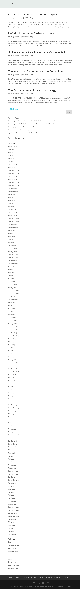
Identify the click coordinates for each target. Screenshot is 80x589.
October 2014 (12, 513)
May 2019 (11, 348)
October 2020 (12, 297)
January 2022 (12, 252)
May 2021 (11, 276)
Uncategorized (13, 551)
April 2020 (11, 315)
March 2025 (12, 161)
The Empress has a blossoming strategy (32, 90)
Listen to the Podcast (53, 577)
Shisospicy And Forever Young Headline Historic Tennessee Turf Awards (31, 121)
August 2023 (12, 194)
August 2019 (12, 339)
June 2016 (11, 453)
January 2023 (12, 215)
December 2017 (13, 399)
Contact (66, 577)
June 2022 (11, 237)
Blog (31, 18)
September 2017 (13, 408)
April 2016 (11, 459)
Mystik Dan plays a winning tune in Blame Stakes (24, 133)
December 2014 (13, 507)
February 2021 (12, 285)
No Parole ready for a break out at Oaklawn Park (37, 52)
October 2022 (12, 224)
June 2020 (11, 309)
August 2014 (12, 519)
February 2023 (12, 212)
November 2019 (13, 330)
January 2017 (12, 432)
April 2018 (11, 387)
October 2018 (12, 369)
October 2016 (12, 441)
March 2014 (12, 534)
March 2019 (12, 354)
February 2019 (12, 357)
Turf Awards (12, 548)
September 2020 (13, 300)
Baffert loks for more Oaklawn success (31, 33)
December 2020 (13, 291)
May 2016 (11, 456)
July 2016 (11, 450)
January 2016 (12, 468)
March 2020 (12, 318)
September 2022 (13, 227)
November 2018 (13, 366)
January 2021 (12, 288)
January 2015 (12, 504)
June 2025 (11, 152)
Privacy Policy (59, 586)
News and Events (13, 545)
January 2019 (12, 360)
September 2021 (13, 264)
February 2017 (12, 429)
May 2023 (11, 203)
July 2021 (11, 270)
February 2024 (13, 176)
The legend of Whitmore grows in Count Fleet (36, 71)
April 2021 (11, 279)
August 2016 (12, 447)
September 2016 (13, 444)
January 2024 (12, 179)
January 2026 (12, 146)
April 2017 (11, 423)
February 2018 (12, 393)
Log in (10, 559)
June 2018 (11, 381)
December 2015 (13, 471)
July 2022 (11, 234)
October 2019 (12, 333)
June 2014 (11, 525)
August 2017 (12, 411)
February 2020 (13, 321)
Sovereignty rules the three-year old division (23, 127)
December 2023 (13, 182)
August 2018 (12, 375)
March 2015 (12, 498)
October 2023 (12, 188)
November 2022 (13, 222)
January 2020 (12, 324)
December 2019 (13, 327)
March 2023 (12, 209)
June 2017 (11, 417)
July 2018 (11, 378)
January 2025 (12, 167)
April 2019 (11, 351)
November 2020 (13, 294)
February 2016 (12, 465)
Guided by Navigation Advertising (41, 586)
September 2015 (13, 480)
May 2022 (11, 239)
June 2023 (11, 200)
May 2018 (11, 384)
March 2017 (11, 426)
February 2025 (12, 164)
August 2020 (12, 303)
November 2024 (13, 173)
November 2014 (13, 510)
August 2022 (12, 230)
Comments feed (13, 565)
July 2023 (11, 197)
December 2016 (13, 435)
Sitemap (68, 586)
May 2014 (11, 528)
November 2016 (13, 438)
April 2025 (11, 158)
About (18, 577)
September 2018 (13, 372)
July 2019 (11, 342)
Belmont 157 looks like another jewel (20, 130)
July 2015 (11, 486)
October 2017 (12, 405)
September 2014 (13, 516)
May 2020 (11, 312)
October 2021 (12, 261)
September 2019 (13, 336)
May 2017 (11, 420)
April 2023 (11, 206)
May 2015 (11, 492)
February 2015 (12, 501)
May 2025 (11, 155)
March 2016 (12, 462)
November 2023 (13, 185)
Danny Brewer (14, 18)
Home (11, 577)
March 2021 (12, 282)
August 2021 (12, 267)
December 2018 (13, 363)
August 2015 (12, 483)
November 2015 (13, 474)
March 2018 (12, 390)
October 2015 (12, 477)
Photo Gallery (27, 577)
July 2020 (11, 306)
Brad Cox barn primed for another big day (33, 14)
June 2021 (11, 273)
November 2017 (13, 402)
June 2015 (11, 489)
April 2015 (11, 495)
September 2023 (13, 191)
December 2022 (13, 218)
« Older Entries (13, 109)
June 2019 (11, 345)
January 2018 (12, 396)
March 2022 (12, 246)
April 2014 (11, 531)
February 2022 (12, 249)
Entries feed (12, 562)
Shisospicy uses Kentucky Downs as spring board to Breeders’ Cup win (31, 124)
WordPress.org (13, 568)
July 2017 (11, 414)
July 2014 (11, 522)
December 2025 (13, 149)
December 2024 (13, 170)
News (42, 577)
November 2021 (13, 258)
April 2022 (11, 242)
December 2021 (13, 254)
